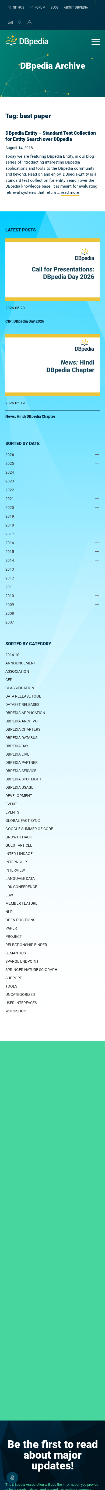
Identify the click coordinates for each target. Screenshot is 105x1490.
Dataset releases (22, 704)
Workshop (15, 1011)
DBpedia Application (25, 713)
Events (12, 812)
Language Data (20, 878)
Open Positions (20, 920)
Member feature (21, 903)
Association (17, 671)
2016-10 (12, 655)
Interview (15, 870)
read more (70, 192)
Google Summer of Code (29, 829)
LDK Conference (21, 887)
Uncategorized (20, 994)
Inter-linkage (19, 854)
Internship (16, 862)
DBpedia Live (17, 754)
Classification (19, 688)
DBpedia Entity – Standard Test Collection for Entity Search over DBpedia (50, 136)
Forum (39, 7)
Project (13, 936)
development (18, 796)
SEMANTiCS (15, 953)
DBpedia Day (16, 746)
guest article (18, 845)
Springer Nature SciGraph (31, 969)
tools (11, 986)
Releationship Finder (26, 945)
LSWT (10, 895)
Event (11, 804)
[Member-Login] (28, 22)
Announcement (20, 663)
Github (18, 7)
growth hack (18, 837)
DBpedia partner (21, 762)
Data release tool (23, 696)
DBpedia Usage (19, 787)
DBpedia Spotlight (23, 779)
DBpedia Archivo (21, 721)
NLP (9, 912)
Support (13, 978)
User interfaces (21, 1003)
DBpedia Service (20, 771)
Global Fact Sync (22, 820)
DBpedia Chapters (22, 729)
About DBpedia (76, 7)
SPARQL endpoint (21, 961)
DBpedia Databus (21, 738)
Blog (54, 7)
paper (11, 928)
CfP (8, 680)
